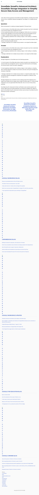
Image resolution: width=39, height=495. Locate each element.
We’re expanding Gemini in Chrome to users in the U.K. (12, 461)
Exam (2, 96)
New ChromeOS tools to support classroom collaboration (12, 247)
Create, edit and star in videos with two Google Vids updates (13, 185)
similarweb (4, 484)
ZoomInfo (4, 482)
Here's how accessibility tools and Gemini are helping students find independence (17, 244)
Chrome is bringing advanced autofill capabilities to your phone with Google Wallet (17, 463)
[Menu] (1, 1)
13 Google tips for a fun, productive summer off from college (13, 403)
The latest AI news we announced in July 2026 (11, 183)
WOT (3, 477)
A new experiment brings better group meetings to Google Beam (14, 190)
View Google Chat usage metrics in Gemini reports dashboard (13, 328)
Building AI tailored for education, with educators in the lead (13, 242)
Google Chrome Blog (9, 455)
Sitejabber (4, 481)
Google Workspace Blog (11, 178)
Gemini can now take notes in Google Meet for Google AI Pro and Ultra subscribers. (17, 188)
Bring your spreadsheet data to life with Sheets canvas (12, 181)
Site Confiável (4, 486)
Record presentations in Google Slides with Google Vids (12, 326)
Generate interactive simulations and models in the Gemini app (14, 318)
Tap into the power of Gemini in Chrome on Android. (11, 458)
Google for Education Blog (12, 391)
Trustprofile (4, 479)
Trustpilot (4, 483)
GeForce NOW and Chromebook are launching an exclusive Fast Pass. (15, 249)
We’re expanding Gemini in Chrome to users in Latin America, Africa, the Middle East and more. (18, 466)
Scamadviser (4, 478)
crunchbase (4, 473)
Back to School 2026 (6, 394)
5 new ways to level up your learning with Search (11, 399)
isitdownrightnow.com (6, 475)
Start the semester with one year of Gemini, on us (11, 397)
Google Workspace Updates (12, 315)
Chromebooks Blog (9, 239)
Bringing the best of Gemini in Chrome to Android (11, 469)
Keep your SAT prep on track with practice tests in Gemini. (13, 401)
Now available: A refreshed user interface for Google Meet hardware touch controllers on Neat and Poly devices (18, 321)
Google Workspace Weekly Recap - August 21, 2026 (12, 324)
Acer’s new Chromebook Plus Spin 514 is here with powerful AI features (15, 251)
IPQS (3, 474)
